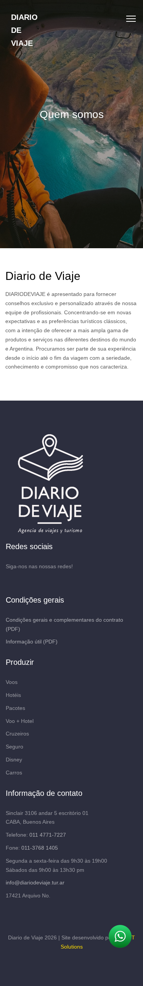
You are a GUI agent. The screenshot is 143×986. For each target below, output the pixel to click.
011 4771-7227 (47, 835)
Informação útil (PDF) (32, 641)
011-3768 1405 (39, 848)
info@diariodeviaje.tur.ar (35, 882)
